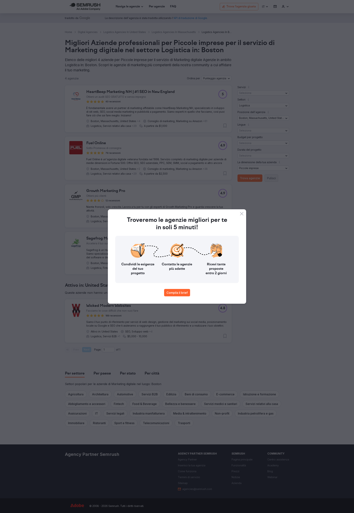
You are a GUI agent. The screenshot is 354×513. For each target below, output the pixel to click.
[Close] (241, 213)
